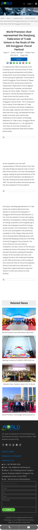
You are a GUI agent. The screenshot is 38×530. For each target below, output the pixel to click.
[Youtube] (13, 444)
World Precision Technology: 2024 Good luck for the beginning (19, 415)
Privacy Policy (25, 522)
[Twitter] (10, 444)
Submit (8, 510)
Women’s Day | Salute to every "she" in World (19, 384)
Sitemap (30, 520)
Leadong (17, 522)
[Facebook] (3, 444)
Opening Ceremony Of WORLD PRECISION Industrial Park (19, 360)
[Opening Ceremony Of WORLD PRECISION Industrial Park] (19, 347)
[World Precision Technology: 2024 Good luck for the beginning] (19, 400)
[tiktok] (20, 444)
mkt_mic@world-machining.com (19, 467)
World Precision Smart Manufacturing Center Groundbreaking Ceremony (19, 332)
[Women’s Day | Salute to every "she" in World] (19, 373)
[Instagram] (16, 444)
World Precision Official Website (19, 479)
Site (26, 55)
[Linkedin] (6, 444)
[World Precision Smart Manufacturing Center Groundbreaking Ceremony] (19, 319)
